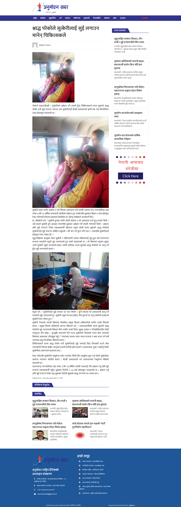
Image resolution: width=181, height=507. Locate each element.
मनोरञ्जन (77, 18)
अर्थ (60, 18)
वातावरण (107, 18)
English (122, 18)
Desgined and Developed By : (122, 505)
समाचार (42, 18)
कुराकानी (87, 18)
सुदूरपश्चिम (52, 18)
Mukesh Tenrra (44, 45)
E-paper (145, 18)
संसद (114, 18)
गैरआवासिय (97, 18)
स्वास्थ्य (67, 18)
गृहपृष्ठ (35, 18)
